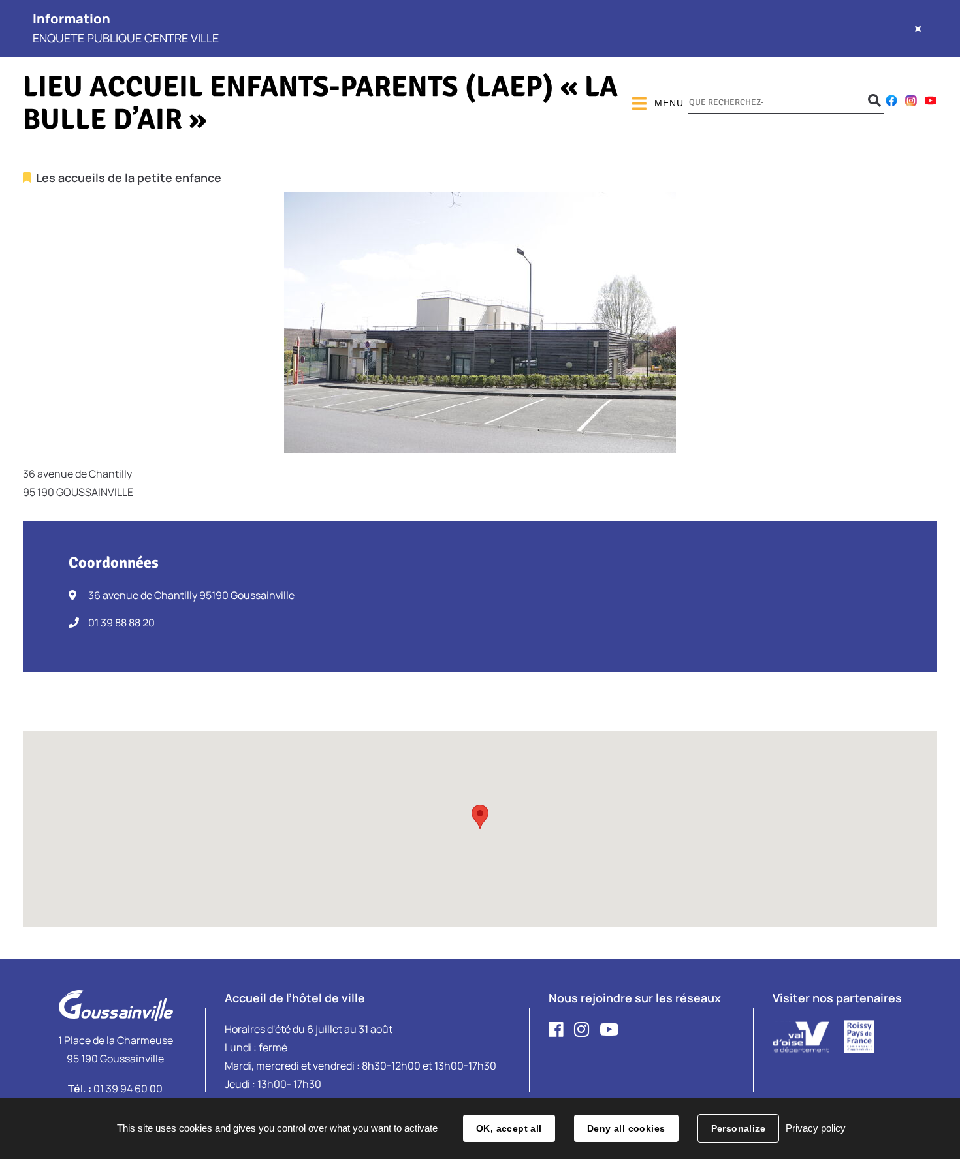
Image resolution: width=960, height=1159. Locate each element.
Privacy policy (816, 1128)
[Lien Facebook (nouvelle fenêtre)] (891, 103)
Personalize (738, 1128)
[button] (480, 817)
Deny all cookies (626, 1128)
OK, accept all (509, 1128)
